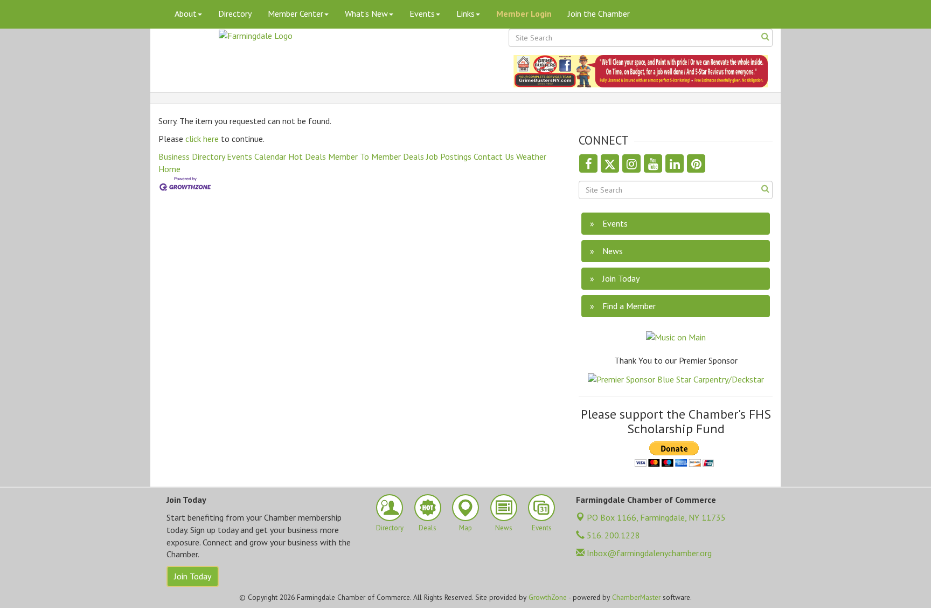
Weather (531, 156)
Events (422, 13)
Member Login (524, 13)
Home (169, 168)
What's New (366, 13)
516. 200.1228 (612, 535)
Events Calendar (256, 156)
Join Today (192, 576)
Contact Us (494, 156)
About (186, 13)
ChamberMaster (636, 597)
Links (465, 13)
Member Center (295, 13)
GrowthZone (548, 597)
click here (202, 138)
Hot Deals (307, 156)
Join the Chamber (599, 13)
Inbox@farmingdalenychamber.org (648, 553)
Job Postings (448, 156)
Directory (235, 13)
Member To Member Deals (376, 156)
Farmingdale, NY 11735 (656, 517)
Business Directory (191, 156)
